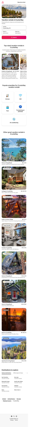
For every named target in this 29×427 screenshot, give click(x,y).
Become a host (21, 2)
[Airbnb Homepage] (3, 2)
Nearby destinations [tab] (6, 373)
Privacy (12, 420)
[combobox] (14, 28)
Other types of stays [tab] (18, 373)
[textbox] (8, 33)
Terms (16, 420)
